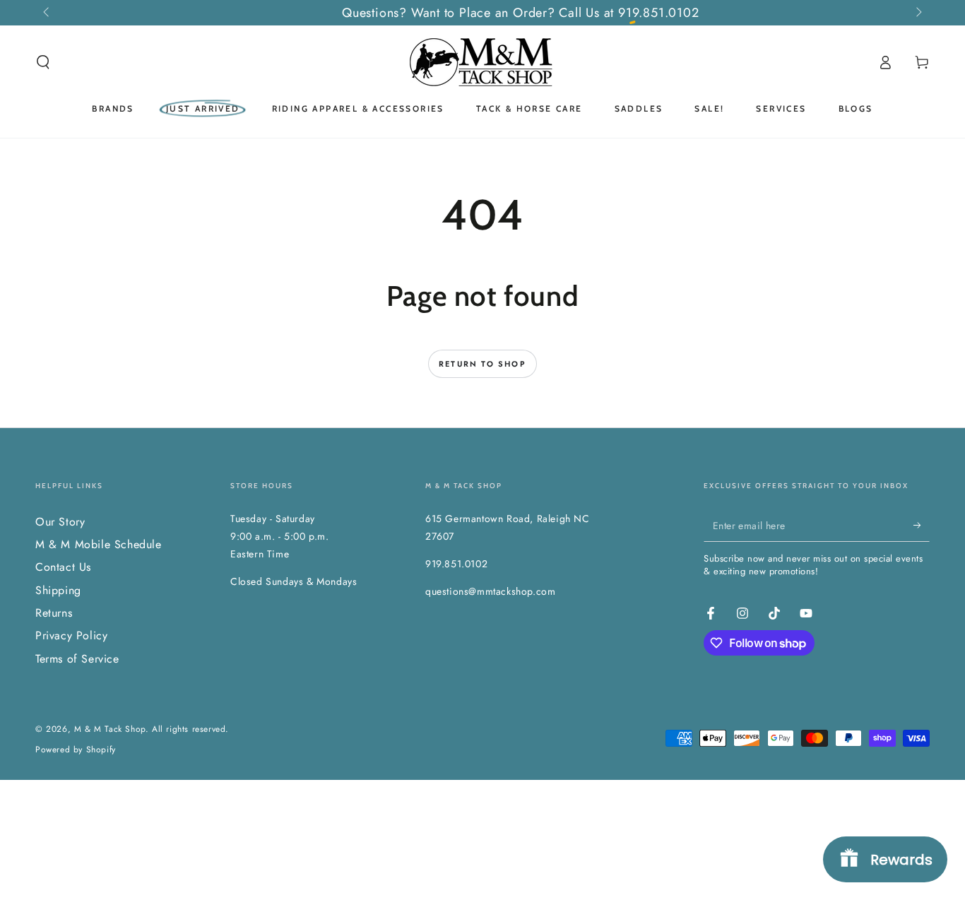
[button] (43, 62)
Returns (53, 613)
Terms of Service (77, 659)
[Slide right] (918, 12)
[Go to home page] (482, 62)
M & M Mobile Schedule (98, 544)
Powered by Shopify (75, 750)
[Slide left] (47, 12)
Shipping (58, 590)
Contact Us (63, 567)
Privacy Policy (71, 635)
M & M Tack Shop (110, 729)
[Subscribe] (921, 525)
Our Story (60, 522)
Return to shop (482, 363)
